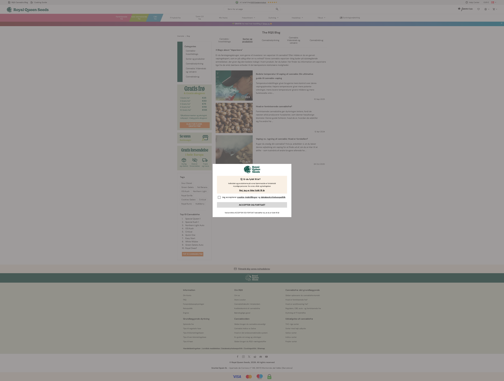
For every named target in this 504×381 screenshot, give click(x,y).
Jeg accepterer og (253, 197)
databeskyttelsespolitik (273, 197)
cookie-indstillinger (247, 197)
